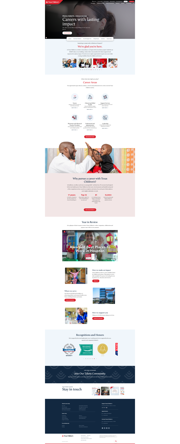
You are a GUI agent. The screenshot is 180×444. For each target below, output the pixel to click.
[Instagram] (104, 428)
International (128, 3)
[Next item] (101, 69)
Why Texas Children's (77, 38)
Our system (93, 3)
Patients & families (100, 3)
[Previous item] (78, 69)
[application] (90, 245)
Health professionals (110, 3)
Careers (122, 3)
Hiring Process (96, 38)
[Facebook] (102, 428)
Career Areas (109, 38)
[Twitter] (106, 428)
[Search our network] (133, 3)
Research (117, 3)
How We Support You (87, 38)
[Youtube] (109, 428)
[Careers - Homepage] (54, 2)
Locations (103, 38)
